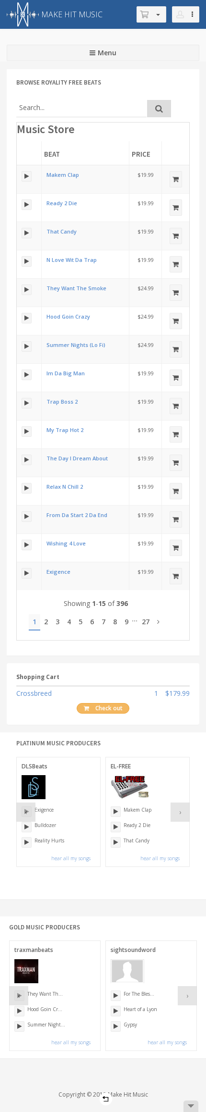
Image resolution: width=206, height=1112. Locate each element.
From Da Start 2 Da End (76, 515)
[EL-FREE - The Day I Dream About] (27, 460)
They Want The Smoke (76, 288)
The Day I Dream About (77, 458)
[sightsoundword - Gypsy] (116, 1026)
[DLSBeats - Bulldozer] (27, 827)
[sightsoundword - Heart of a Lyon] (116, 1011)
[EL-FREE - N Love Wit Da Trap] (27, 261)
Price (141, 154)
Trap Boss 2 (62, 401)
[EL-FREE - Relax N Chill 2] (27, 488)
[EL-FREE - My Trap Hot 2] (27, 431)
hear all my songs (71, 858)
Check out (109, 708)
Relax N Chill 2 (64, 486)
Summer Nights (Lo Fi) (75, 344)
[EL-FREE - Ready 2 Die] (27, 204)
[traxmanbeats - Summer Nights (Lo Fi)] (27, 346)
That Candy (61, 231)
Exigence (58, 571)
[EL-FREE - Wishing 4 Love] (27, 545)
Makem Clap (62, 174)
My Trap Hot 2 (64, 429)
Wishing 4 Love (66, 543)
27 (145, 621)
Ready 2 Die (61, 203)
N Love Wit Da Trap (71, 259)
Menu (107, 52)
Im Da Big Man (65, 373)
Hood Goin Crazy (68, 316)
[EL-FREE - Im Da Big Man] (27, 375)
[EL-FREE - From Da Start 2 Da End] (27, 516)
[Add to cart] (176, 179)
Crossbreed (34, 693)
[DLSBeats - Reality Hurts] (27, 842)
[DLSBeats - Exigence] (27, 573)
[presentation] (25, 812)
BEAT (52, 154)
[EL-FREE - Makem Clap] (27, 176)
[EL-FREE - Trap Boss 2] (27, 403)
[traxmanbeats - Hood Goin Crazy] (27, 318)
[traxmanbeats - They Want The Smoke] (27, 289)
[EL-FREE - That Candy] (27, 233)
